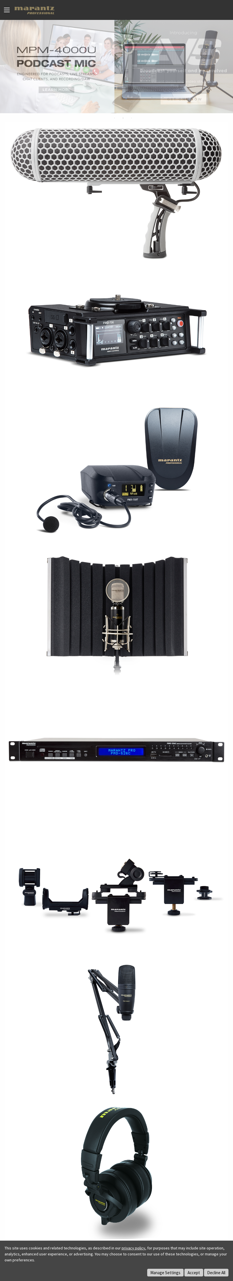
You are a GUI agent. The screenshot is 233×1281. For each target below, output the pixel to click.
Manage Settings (165, 1272)
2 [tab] (123, 118)
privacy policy (133, 1248)
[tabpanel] (116, 66)
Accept (194, 1272)
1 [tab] (114, 118)
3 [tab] (131, 118)
